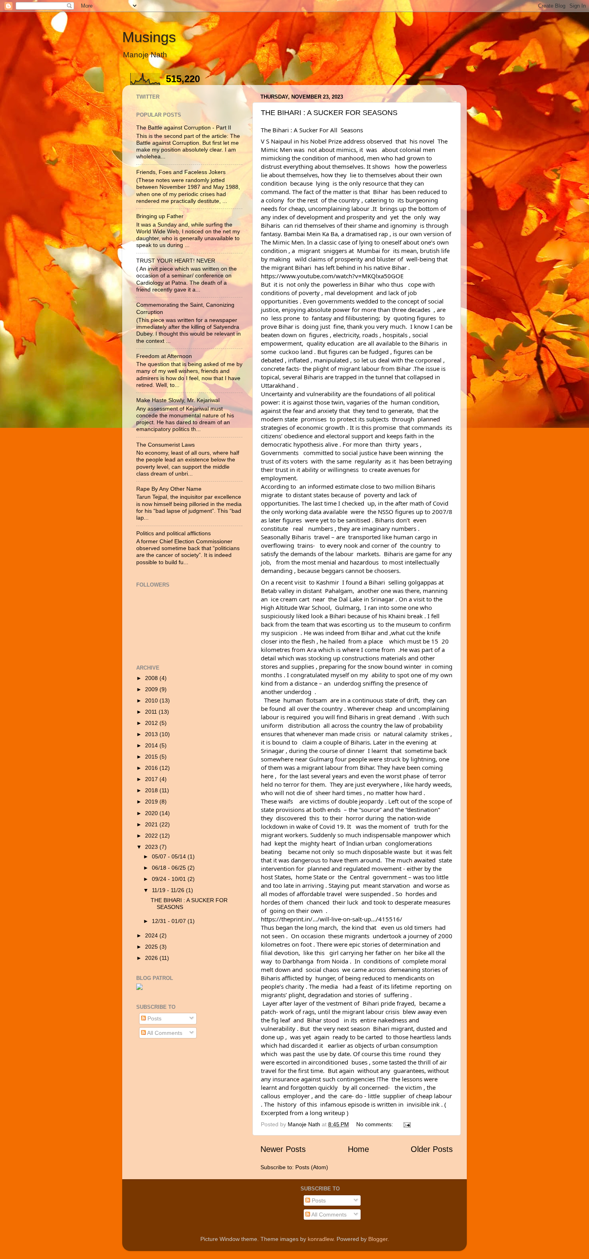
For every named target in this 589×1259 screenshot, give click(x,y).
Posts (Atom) (311, 1167)
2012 (152, 723)
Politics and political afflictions (173, 533)
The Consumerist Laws (165, 444)
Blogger (377, 1239)
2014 (152, 745)
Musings (149, 37)
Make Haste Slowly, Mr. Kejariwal (178, 400)
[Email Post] (406, 1124)
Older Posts (432, 1149)
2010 (152, 700)
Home (358, 1149)
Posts (153, 1018)
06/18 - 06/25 (170, 867)
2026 (152, 958)
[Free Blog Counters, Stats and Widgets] (139, 988)
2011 (152, 711)
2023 (152, 847)
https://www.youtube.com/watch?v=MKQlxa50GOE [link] (332, 276)
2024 (152, 935)
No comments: (375, 1124)
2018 (152, 790)
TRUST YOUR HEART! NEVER (175, 260)
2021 (152, 824)
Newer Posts (283, 1149)
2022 (152, 835)
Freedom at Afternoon (164, 356)
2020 (152, 813)
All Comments (164, 1033)
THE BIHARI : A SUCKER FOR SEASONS (329, 113)
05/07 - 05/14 (170, 856)
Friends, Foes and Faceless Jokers (181, 172)
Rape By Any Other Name (169, 489)
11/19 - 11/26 (169, 890)
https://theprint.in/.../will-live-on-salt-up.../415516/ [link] (331, 919)
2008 (152, 678)
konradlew (320, 1239)
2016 (152, 768)
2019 (152, 801)
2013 (152, 734)
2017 (152, 779)
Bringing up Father (160, 216)
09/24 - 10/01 (170, 879)
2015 (152, 756)
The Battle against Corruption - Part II (183, 127)
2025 (152, 946)
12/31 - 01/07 (170, 921)
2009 (152, 689)
